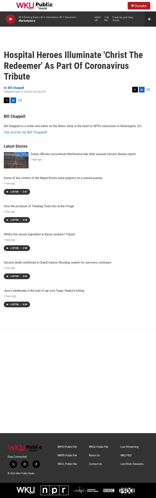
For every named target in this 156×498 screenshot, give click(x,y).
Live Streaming (129, 446)
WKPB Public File (67, 455)
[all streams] (150, 19)
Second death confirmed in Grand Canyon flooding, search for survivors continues (57, 262)
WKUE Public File (98, 446)
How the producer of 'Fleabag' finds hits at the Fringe (39, 206)
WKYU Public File (67, 446)
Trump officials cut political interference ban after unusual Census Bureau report (83, 154)
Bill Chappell (16, 88)
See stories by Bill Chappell (25, 132)
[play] (10, 19)
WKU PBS (126, 455)
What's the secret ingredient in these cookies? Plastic (39, 234)
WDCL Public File (67, 464)
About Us (94, 455)
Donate (140, 6)
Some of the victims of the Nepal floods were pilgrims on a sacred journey (53, 178)
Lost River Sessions (132, 464)
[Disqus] (78, 381)
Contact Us (95, 464)
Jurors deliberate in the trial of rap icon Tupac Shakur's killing (44, 290)
